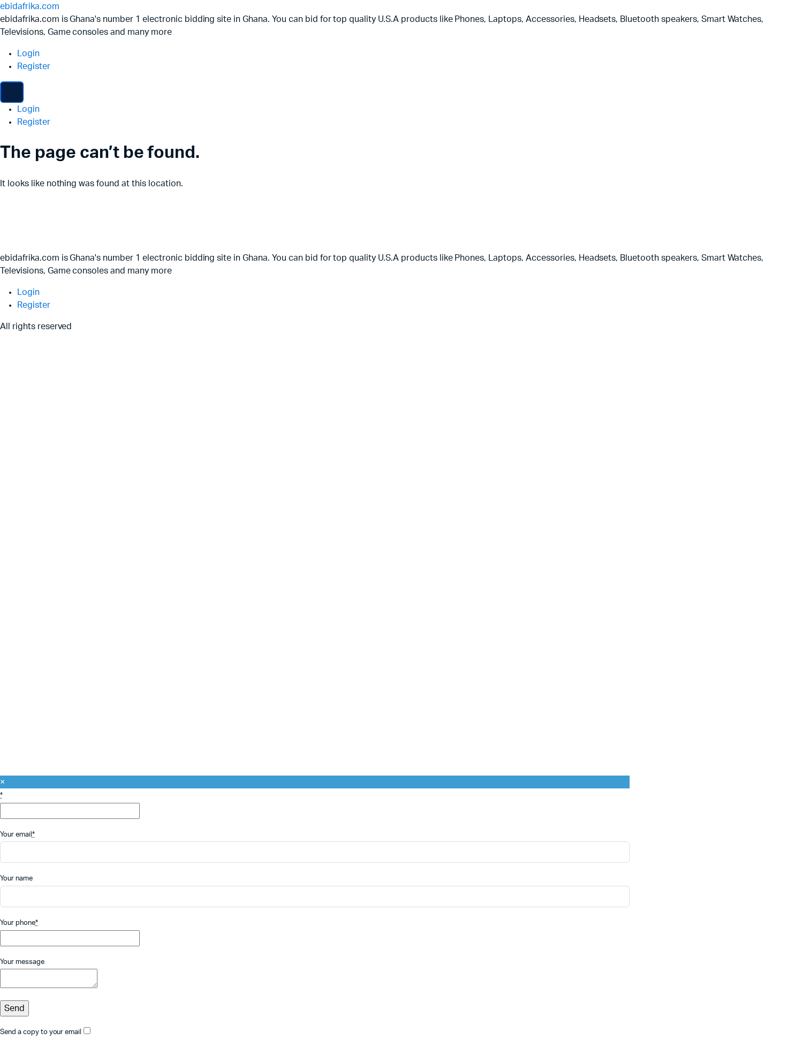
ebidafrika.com (29, 6)
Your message (22, 962)
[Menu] (12, 92)
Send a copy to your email (40, 1032)
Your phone (19, 923)
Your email (17, 834)
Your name (16, 878)
